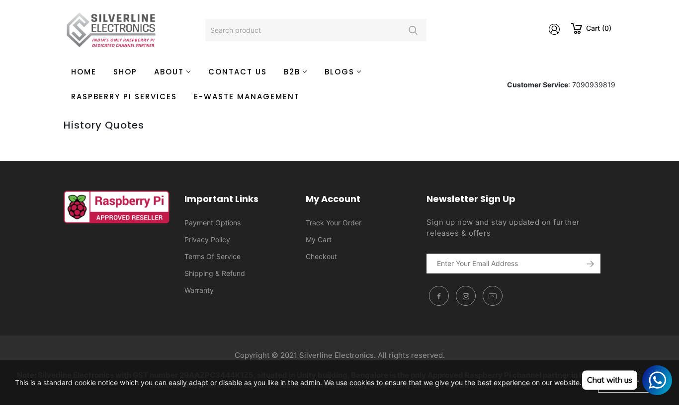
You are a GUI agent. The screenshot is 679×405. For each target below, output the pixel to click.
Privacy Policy (207, 239)
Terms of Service (212, 256)
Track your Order (333, 222)
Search (412, 30)
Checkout (321, 256)
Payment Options (212, 222)
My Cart (319, 239)
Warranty (199, 290)
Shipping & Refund (214, 273)
